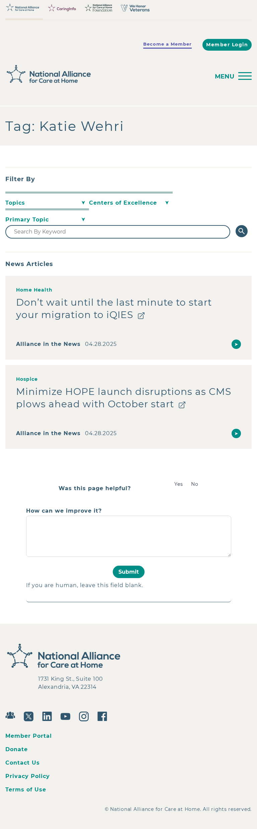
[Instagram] (85, 715)
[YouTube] (67, 715)
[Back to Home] (105, 74)
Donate (16, 749)
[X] (30, 715)
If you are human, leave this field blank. (84, 585)
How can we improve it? (64, 511)
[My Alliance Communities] (11, 714)
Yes (178, 484)
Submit (128, 572)
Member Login (227, 45)
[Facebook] (103, 715)
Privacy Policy (27, 776)
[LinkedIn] (48, 715)
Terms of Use (25, 789)
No (194, 484)
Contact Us (22, 763)
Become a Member (167, 44)
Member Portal (28, 736)
